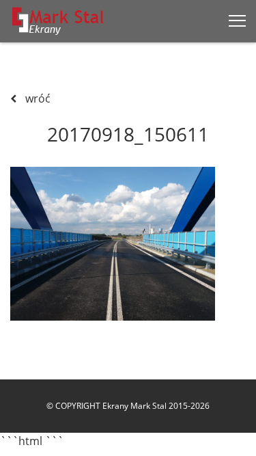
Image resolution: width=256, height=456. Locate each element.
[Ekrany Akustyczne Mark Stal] (58, 21)
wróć (37, 98)
